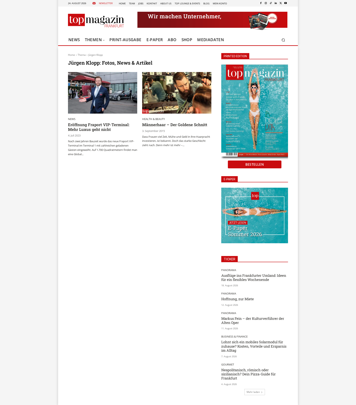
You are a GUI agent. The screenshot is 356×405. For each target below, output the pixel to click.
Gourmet (227, 364)
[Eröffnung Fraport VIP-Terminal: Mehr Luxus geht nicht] (102, 93)
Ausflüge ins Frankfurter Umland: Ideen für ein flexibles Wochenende (253, 277)
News (71, 119)
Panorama (228, 270)
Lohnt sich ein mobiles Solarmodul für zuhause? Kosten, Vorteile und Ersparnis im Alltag (253, 346)
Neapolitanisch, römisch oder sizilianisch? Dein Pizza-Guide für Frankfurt (248, 374)
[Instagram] (265, 3)
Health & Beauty (153, 119)
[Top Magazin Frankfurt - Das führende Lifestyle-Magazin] (96, 20)
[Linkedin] (275, 3)
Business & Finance (234, 336)
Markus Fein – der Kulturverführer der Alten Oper (252, 320)
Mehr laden (253, 392)
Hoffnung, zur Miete (237, 299)
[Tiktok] (270, 3)
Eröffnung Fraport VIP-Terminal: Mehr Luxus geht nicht (98, 127)
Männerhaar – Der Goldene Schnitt (174, 124)
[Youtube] (285, 3)
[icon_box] (102, 3)
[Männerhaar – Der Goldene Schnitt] (176, 93)
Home (71, 55)
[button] (283, 40)
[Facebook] (260, 3)
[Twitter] (280, 3)
